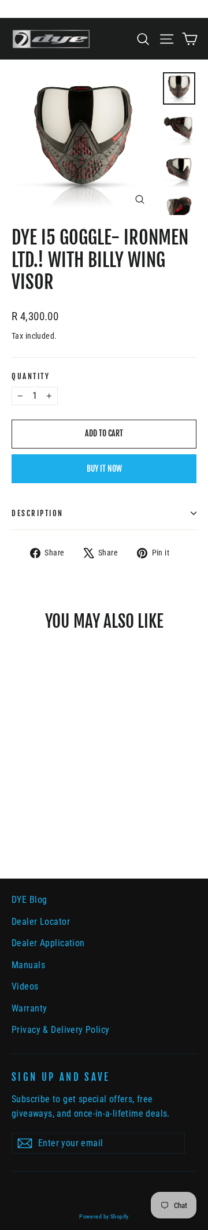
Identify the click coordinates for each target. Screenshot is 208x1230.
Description (38, 513)
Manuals (28, 964)
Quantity (31, 376)
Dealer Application (48, 943)
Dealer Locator (41, 921)
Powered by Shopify (104, 1216)
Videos (25, 986)
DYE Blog (29, 899)
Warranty (29, 1008)
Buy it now (104, 468)
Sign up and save (61, 1077)
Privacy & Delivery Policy (61, 1029)
